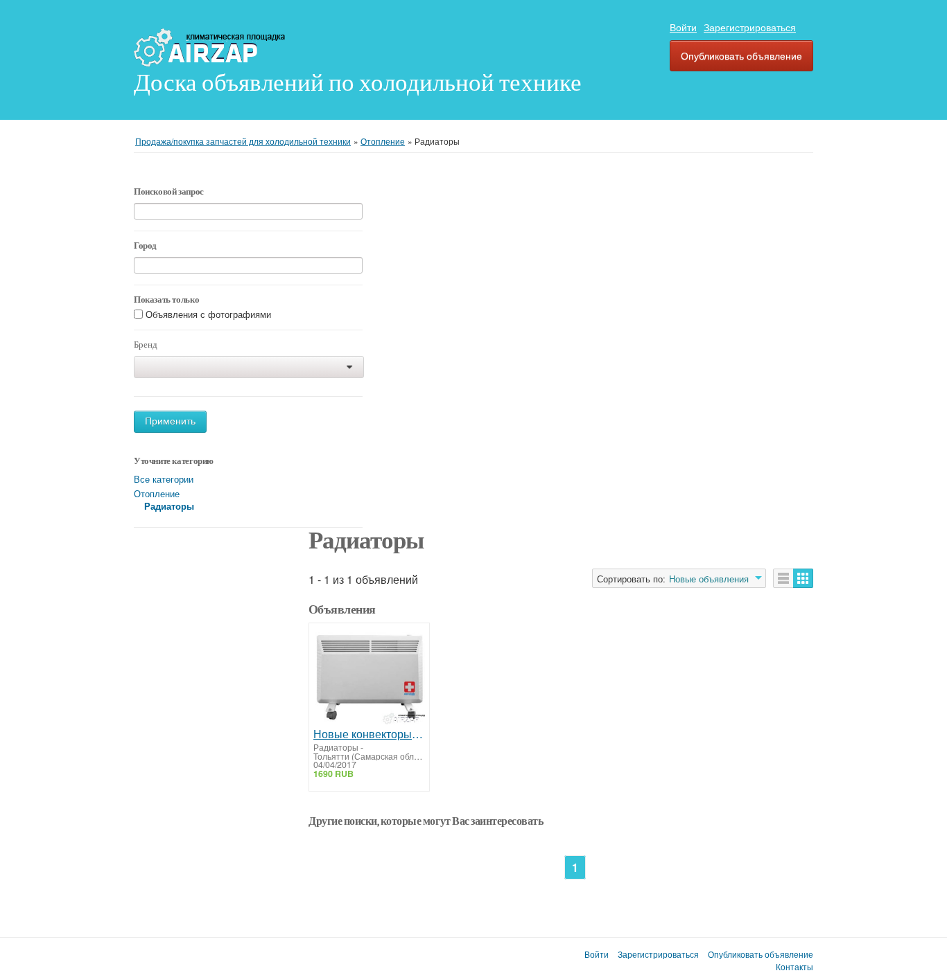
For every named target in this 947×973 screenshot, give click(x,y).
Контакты (794, 966)
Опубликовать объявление (741, 55)
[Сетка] (803, 578)
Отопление (157, 493)
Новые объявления (709, 579)
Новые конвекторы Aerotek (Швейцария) (369, 734)
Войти (683, 27)
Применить (170, 421)
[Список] (783, 578)
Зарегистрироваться (750, 27)
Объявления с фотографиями (208, 314)
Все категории (163, 478)
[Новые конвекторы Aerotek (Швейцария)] (369, 677)
